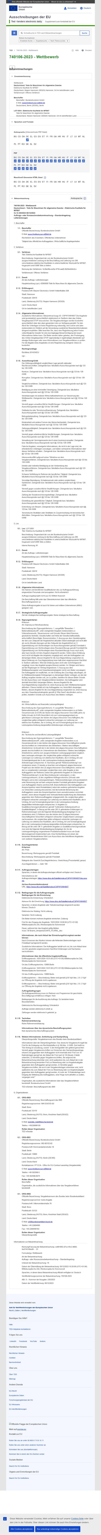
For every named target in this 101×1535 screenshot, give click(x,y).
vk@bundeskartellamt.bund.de (40, 1222)
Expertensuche (41, 41)
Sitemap (12, 1379)
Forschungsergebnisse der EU (21, 1400)
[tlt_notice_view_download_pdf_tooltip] (15, 160)
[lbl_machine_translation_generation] (45, 178)
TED (11, 50)
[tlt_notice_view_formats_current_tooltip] (85, 198)
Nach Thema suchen (58, 41)
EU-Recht (13, 1391)
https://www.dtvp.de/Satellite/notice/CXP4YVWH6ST (47, 887)
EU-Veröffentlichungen (18, 1409)
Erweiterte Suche (26, 41)
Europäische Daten (16, 1395)
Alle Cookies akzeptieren (22, 1529)
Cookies (12, 1358)
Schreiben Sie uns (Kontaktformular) (23, 1449)
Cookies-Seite (77, 1519)
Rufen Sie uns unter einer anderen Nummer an (27, 1445)
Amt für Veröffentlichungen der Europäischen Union (31, 1308)
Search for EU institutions (19, 1466)
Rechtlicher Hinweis (16, 1353)
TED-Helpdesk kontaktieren (20, 1329)
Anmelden (71, 8)
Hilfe (11, 1325)
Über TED (13, 1374)
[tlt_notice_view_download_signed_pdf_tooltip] (27, 139)
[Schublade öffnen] (12, 68)
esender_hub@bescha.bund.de (40, 1122)
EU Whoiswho (14, 1405)
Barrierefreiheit (15, 1362)
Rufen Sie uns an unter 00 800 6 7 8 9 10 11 (26, 1440)
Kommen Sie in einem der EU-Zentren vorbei (26, 1454)
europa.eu (21, 1429)
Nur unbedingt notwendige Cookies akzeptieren (58, 1529)
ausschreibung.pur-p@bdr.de (33, 103)
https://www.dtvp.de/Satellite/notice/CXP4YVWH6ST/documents (54, 879)
